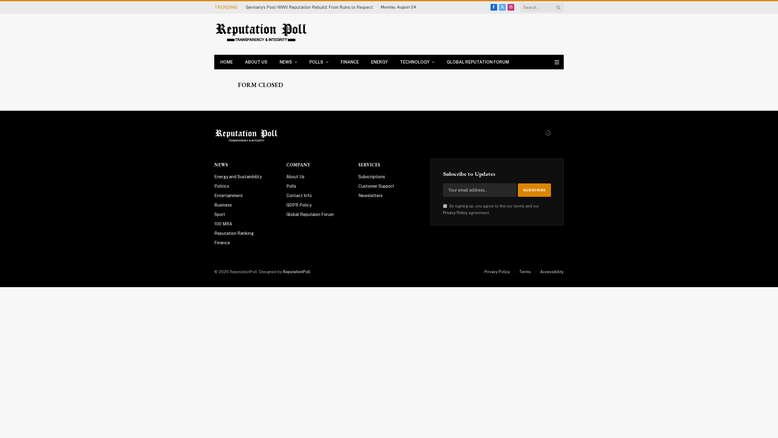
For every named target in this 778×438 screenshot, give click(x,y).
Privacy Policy (455, 212)
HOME (226, 62)
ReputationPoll (296, 271)
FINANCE (350, 62)
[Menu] (557, 62)
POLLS (316, 62)
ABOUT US (256, 62)
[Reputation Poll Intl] (262, 34)
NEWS (286, 62)
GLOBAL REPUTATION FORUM (478, 62)
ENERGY (379, 62)
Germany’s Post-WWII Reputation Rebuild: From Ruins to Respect (309, 7)
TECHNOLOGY (414, 62)
